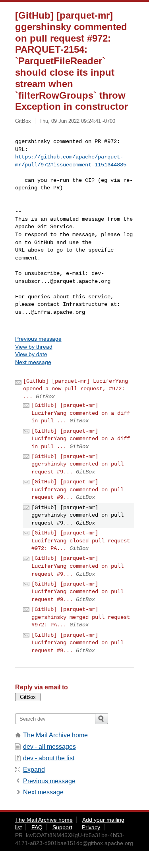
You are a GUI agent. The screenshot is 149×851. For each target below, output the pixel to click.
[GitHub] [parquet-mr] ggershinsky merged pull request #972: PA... (80, 617)
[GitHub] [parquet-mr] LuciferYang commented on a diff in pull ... (80, 413)
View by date (31, 354)
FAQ (37, 827)
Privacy (91, 827)
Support (62, 827)
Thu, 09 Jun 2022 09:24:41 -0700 (77, 121)
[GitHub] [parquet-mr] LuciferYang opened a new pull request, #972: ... (75, 389)
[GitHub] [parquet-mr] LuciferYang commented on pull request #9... (77, 489)
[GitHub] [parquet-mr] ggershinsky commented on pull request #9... (77, 464)
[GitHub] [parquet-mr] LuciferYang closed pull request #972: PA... (80, 540)
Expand (34, 769)
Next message (33, 362)
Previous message (38, 339)
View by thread (33, 346)
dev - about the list (48, 758)
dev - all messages (49, 746)
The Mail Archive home (55, 735)
